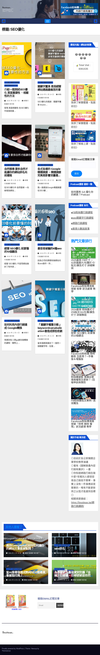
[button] (91, 21)
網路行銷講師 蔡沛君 (31, 553)
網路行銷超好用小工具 (11, 85)
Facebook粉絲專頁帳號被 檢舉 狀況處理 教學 (83, 289)
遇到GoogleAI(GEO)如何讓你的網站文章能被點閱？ (25, 547)
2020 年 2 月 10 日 (14, 180)
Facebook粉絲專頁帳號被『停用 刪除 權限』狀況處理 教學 (82, 424)
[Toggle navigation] (48, 21)
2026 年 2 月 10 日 (15, 553)
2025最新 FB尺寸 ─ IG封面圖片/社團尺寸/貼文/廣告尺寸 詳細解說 (83, 264)
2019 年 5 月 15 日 (14, 256)
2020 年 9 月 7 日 (13, 101)
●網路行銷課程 (79, 223)
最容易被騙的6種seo (50, 248)
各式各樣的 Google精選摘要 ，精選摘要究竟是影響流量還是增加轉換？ (49, 173)
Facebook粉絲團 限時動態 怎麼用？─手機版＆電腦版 (83, 356)
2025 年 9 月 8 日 (14, 580)
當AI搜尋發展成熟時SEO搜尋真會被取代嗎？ (25, 574)
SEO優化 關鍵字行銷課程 (12, 82)
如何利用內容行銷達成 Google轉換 (15, 326)
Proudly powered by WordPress (13, 648)
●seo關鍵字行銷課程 (82, 217)
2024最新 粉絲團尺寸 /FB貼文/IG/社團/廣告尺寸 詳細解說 (83, 312)
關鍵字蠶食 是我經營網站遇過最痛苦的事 (49, 88)
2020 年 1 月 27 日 (47, 180)
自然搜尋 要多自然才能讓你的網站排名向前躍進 (16, 172)
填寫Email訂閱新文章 (83, 159)
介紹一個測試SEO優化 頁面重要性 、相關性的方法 (16, 93)
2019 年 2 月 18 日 (47, 253)
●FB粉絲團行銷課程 (82, 212)
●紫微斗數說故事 (80, 228)
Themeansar (6, 651)
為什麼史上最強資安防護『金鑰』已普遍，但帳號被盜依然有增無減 (73, 575)
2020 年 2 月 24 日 (47, 94)
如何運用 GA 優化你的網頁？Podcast (82, 193)
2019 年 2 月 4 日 (13, 333)
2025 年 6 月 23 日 (63, 580)
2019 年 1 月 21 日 (47, 336)
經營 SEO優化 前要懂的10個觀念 (16, 250)
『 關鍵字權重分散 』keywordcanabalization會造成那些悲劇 (50, 328)
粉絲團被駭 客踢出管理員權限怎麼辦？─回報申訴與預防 (83, 380)
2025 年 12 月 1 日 (63, 553)
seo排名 (59, 548)
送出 (76, 173)
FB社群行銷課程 (59, 569)
